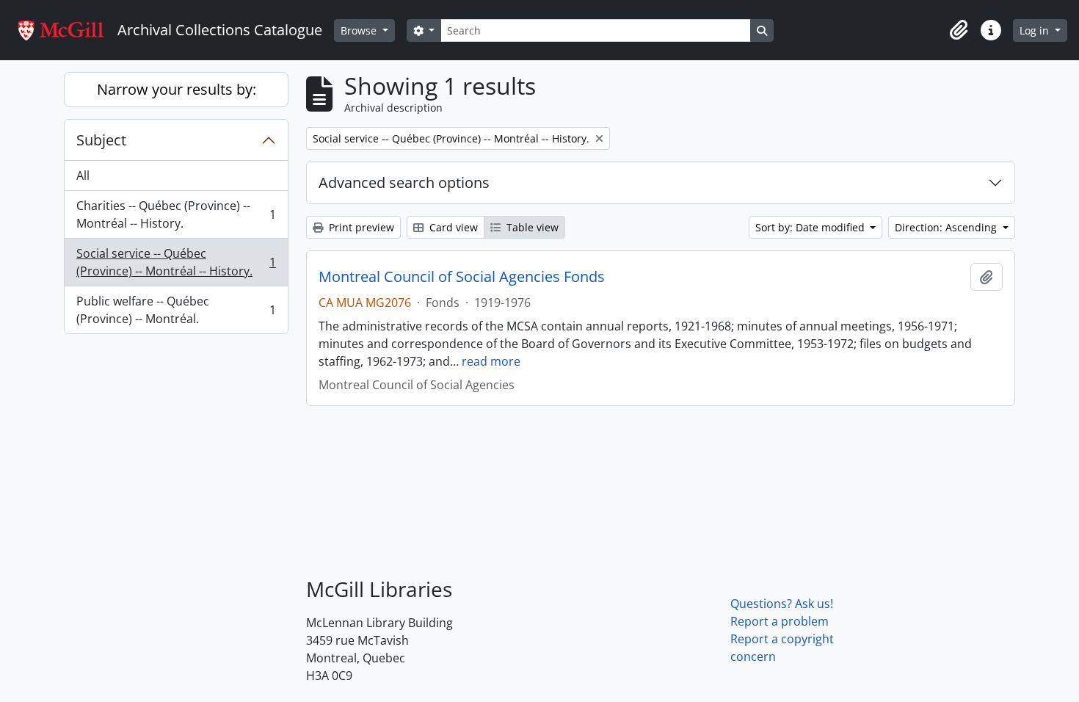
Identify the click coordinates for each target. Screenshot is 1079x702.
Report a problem (779, 621)
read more (491, 361)
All (83, 175)
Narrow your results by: (176, 89)
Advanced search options (404, 182)
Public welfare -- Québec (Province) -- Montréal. (176, 310)
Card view (452, 227)
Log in (1036, 30)
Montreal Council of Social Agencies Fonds (462, 277)
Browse (360, 30)
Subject (101, 140)
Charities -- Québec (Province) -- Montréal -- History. (176, 214)
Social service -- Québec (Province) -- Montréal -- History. (176, 262)
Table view (531, 227)
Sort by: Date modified (811, 227)
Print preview (360, 227)
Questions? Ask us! (781, 604)
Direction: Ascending (947, 227)
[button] (958, 30)
